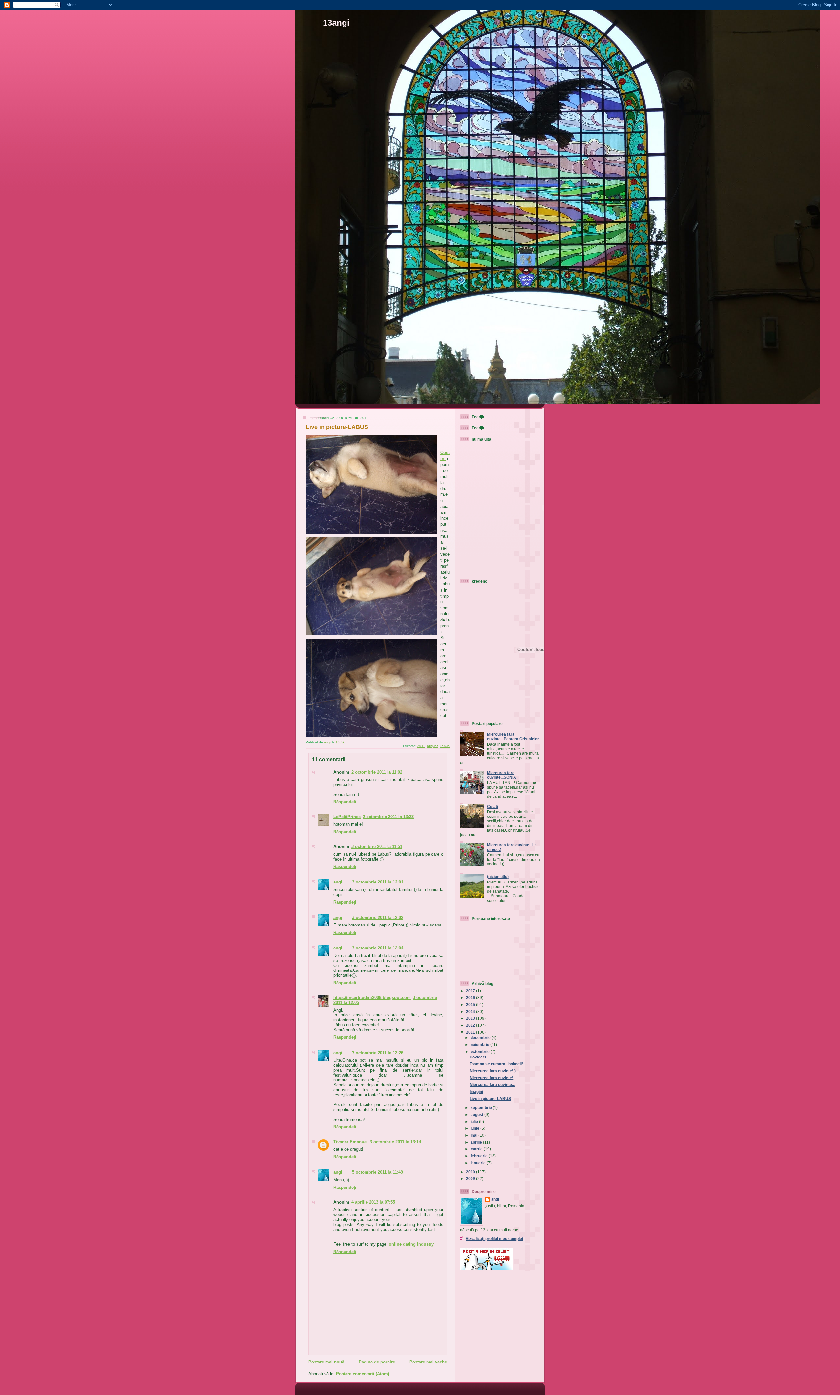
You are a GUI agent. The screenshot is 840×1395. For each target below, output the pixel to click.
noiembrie (480, 1044)
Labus (445, 746)
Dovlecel (478, 1057)
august (432, 746)
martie (477, 1149)
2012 (471, 1025)
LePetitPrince (347, 816)
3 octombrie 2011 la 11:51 (376, 846)
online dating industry (411, 1244)
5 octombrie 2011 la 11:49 (377, 1172)
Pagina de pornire (377, 1362)
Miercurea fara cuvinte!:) (493, 1071)
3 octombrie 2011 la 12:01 (377, 882)
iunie (475, 1128)
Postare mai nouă (326, 1362)
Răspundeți (344, 801)
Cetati (492, 806)
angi (337, 882)
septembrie (482, 1107)
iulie (475, 1121)
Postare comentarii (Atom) (362, 1373)
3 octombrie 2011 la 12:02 (377, 917)
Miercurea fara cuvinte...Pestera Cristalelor (513, 736)
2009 (471, 1178)
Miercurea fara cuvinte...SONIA (501, 775)
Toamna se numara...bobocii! (496, 1064)
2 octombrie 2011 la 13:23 (388, 816)
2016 (471, 997)
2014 (471, 1011)
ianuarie (479, 1163)
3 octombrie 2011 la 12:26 (377, 1052)
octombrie (481, 1051)
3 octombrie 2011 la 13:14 (395, 1141)
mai (474, 1135)
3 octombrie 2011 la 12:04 (377, 948)
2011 (421, 746)
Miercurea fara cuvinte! (491, 1078)
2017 (471, 991)
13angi (336, 23)
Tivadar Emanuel (350, 1141)
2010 (471, 1172)
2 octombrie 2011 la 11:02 (376, 772)
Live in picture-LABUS (490, 1098)
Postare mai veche (428, 1362)
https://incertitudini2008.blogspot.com (372, 997)
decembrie (481, 1037)
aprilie (477, 1142)
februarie (480, 1156)
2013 (471, 1018)
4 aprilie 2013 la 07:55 (373, 1202)
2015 (471, 1004)
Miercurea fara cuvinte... (492, 1084)
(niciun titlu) (498, 876)
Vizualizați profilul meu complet (494, 1238)
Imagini (476, 1091)
